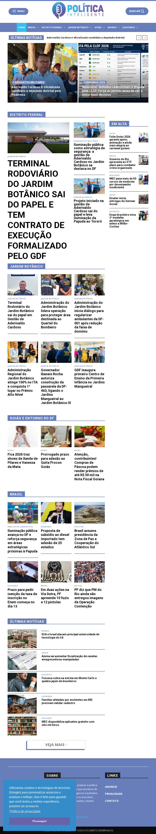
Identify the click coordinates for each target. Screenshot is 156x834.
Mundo (45, 631)
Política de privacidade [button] (25, 811)
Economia (46, 527)
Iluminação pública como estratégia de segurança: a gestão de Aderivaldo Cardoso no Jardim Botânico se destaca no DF (89, 157)
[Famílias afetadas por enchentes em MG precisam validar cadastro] (22, 704)
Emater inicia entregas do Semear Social (122, 201)
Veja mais (54, 744)
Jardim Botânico (17, 156)
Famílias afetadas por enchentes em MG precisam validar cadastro (67, 701)
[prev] (138, 37)
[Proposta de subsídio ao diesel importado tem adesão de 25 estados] (56, 512)
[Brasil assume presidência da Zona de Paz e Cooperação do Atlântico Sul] (89, 512)
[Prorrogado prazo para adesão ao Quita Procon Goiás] (56, 436)
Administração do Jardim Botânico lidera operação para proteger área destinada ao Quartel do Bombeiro (55, 315)
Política (79, 527)
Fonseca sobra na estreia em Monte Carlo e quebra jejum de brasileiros (69, 680)
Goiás (11, 450)
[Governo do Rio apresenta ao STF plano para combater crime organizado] (143, 160)
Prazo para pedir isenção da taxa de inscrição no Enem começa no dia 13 (22, 598)
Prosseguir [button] (40, 821)
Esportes (47, 674)
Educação (13, 586)
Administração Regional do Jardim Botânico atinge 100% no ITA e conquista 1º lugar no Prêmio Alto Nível (23, 382)
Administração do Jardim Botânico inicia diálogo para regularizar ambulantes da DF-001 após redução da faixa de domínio (89, 317)
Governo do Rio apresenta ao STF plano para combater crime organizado (122, 163)
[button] (137, 11)
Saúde (45, 653)
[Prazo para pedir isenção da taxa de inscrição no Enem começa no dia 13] (23, 572)
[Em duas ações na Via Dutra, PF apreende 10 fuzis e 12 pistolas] (56, 572)
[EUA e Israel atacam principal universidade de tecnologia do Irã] (22, 638)
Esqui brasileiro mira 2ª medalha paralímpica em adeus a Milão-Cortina (122, 220)
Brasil (44, 586)
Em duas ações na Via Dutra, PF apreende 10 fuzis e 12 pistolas (55, 596)
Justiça (78, 586)
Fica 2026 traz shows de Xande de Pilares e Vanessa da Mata (23, 460)
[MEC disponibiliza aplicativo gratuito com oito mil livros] (22, 726)
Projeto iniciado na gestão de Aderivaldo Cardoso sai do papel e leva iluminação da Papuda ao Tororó (89, 211)
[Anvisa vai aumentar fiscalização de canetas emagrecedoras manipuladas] (22, 660)
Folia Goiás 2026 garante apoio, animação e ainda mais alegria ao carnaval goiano (120, 142)
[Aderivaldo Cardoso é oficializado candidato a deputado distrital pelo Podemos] (43, 73)
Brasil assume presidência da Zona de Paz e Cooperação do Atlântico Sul (86, 539)
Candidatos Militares (28, 82)
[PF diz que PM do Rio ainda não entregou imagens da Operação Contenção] (89, 572)
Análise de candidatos (20, 527)
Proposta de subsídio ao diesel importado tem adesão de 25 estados (55, 539)
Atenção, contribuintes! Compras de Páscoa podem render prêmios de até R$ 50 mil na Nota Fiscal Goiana (89, 466)
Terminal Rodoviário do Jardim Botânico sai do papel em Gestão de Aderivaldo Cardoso (21, 315)
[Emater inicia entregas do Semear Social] (143, 199)
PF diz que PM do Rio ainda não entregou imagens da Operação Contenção (88, 598)
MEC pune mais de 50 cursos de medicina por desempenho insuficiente (122, 183)
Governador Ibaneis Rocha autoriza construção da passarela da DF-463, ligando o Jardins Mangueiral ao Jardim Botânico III (56, 386)
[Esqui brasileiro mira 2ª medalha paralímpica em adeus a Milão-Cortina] (143, 215)
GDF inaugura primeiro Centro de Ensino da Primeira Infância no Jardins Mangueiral (89, 378)
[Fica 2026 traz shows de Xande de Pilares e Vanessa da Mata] (23, 436)
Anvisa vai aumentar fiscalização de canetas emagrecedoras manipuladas (69, 658)
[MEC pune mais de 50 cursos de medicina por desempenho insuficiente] (143, 179)
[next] (144, 37)
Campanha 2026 (94, 82)
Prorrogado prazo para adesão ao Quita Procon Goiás (55, 460)
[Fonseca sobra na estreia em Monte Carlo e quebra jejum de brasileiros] (22, 682)
